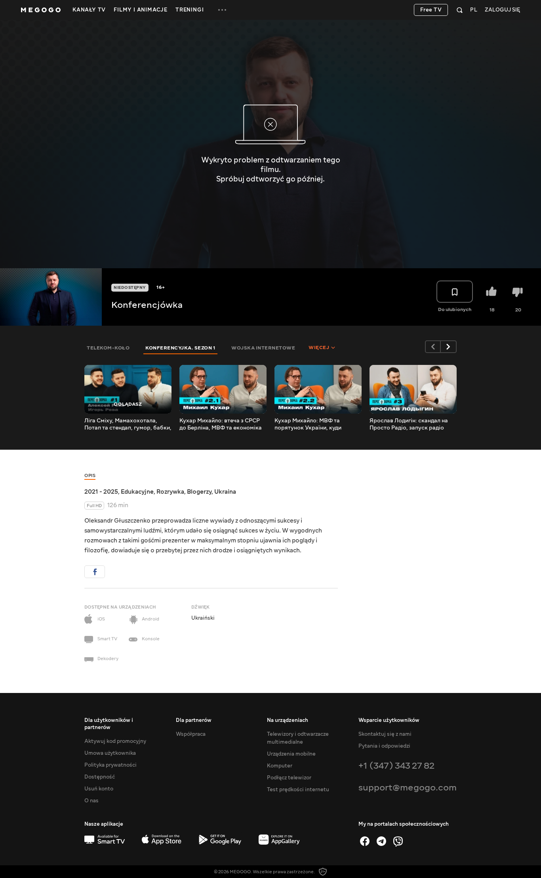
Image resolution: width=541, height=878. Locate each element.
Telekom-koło (108, 348)
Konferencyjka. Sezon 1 (180, 348)
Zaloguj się (502, 10)
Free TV (431, 9)
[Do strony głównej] (41, 10)
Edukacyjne (137, 492)
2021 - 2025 (101, 492)
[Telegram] (381, 841)
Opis (89, 476)
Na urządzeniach (287, 720)
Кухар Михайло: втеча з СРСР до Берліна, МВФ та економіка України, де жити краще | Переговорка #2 (220, 424)
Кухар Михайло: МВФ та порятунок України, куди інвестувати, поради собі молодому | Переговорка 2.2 (313, 424)
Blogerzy (199, 492)
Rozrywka (170, 492)
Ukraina (225, 492)
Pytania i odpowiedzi (384, 746)
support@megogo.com (407, 787)
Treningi (189, 9)
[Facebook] (364, 841)
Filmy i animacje (141, 9)
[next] (449, 346)
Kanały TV (89, 9)
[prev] (433, 346)
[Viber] (398, 841)
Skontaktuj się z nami (384, 734)
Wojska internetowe (263, 348)
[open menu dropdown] (222, 10)
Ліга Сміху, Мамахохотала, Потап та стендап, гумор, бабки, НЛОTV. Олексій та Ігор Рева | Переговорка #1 (127, 424)
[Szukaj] (460, 10)
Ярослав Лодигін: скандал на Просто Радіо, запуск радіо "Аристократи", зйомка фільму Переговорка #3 (411, 424)
